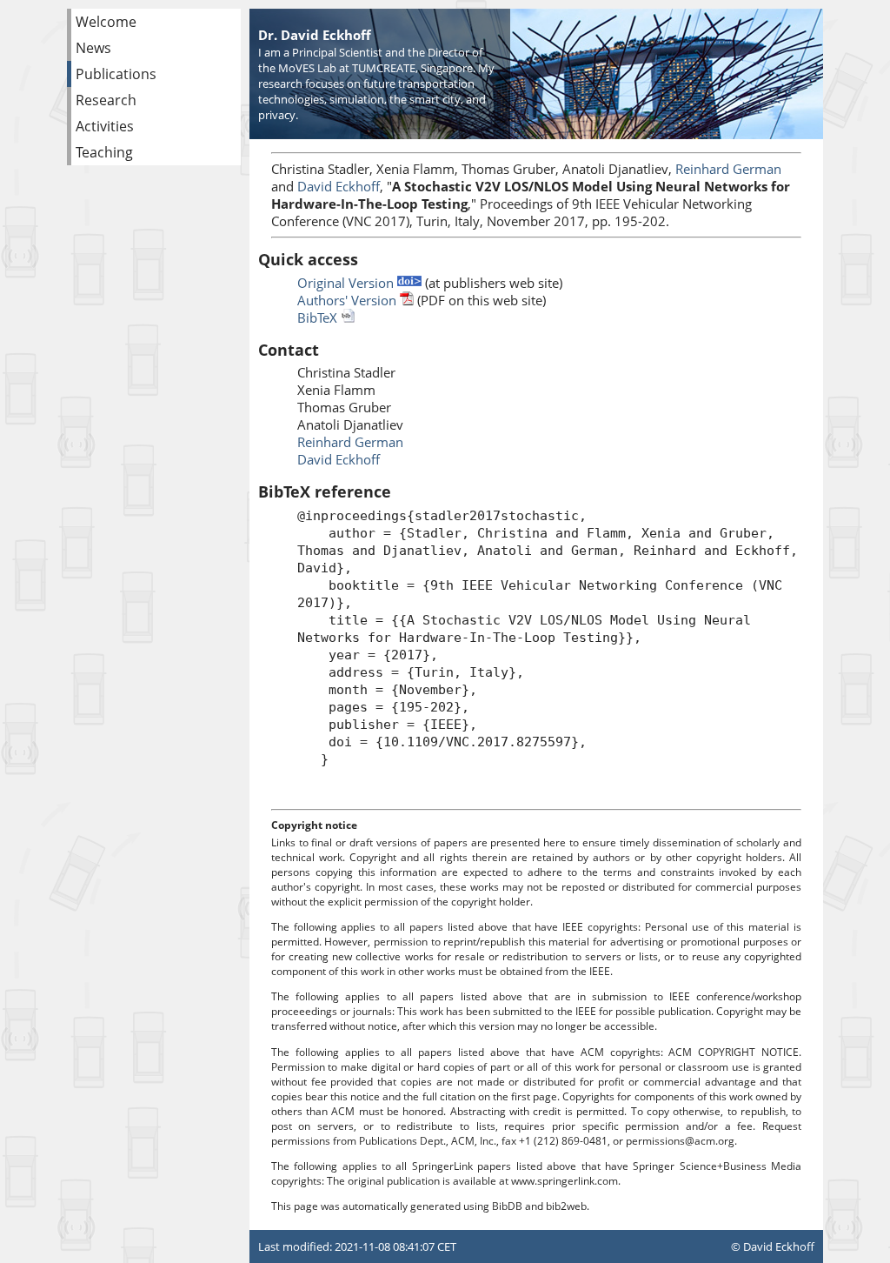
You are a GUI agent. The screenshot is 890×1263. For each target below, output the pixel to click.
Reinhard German (728, 168)
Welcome (106, 21)
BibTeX (319, 317)
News (93, 47)
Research (106, 100)
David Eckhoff (338, 186)
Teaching (104, 152)
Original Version (347, 282)
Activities (105, 126)
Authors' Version (348, 300)
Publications (116, 74)
